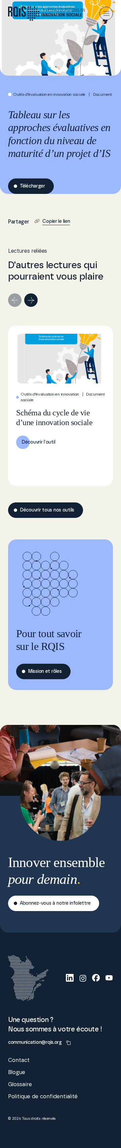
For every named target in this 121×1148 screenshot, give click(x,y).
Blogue (16, 1072)
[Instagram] (83, 978)
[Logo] (46, 13)
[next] (31, 300)
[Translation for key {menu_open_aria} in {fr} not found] (106, 13)
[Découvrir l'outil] (60, 406)
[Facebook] (96, 978)
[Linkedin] (70, 978)
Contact (19, 1060)
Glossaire (20, 1084)
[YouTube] (109, 978)
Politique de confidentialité (43, 1096)
